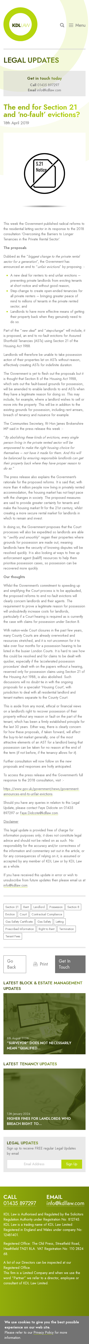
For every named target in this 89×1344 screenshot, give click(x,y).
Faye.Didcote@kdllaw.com (39, 812)
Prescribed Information (19, 929)
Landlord (39, 907)
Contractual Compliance (47, 914)
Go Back (11, 964)
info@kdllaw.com (49, 90)
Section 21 (12, 907)
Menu (80, 25)
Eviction (10, 914)
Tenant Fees (12, 936)
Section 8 (73, 907)
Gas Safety (44, 921)
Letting (60, 921)
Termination (66, 929)
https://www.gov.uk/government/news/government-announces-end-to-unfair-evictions (41, 791)
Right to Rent (46, 929)
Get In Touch (64, 964)
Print (44, 964)
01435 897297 (48, 84)
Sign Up (71, 1164)
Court (23, 914)
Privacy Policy (43, 1332)
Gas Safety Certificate (19, 921)
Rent (26, 907)
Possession (56, 907)
